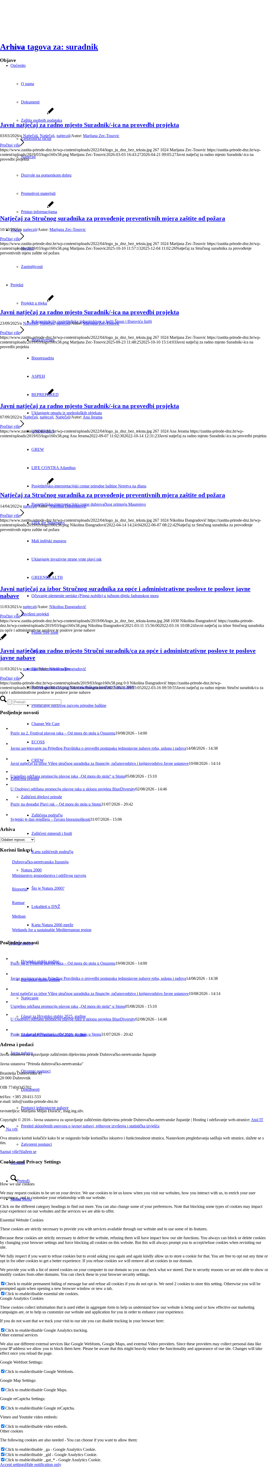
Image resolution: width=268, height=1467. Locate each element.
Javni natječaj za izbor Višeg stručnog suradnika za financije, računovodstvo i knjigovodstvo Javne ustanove (99, 763)
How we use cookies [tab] (17, 1184)
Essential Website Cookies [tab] (21, 1220)
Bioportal (19, 889)
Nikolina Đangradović (67, 506)
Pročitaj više (10, 145)
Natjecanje (29, 998)
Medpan (19, 916)
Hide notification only (43, 1464)
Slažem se (28, 1151)
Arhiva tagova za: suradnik (49, 46)
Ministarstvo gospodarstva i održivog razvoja (49, 875)
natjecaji (63, 135)
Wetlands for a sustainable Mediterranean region (51, 930)
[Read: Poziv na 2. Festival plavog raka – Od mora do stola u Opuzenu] (15, 728)
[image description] (27, 114)
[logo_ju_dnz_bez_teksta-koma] (27, 577)
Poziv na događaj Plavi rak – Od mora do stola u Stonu (55, 804)
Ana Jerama (92, 417)
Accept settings (12, 1464)
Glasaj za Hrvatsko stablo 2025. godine (53, 1016)
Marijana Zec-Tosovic (101, 135)
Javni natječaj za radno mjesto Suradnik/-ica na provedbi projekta (89, 124)
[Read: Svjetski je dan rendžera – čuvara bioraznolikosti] (15, 814)
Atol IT (257, 1119)
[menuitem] (149, 321)
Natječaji (30, 135)
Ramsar (18, 902)
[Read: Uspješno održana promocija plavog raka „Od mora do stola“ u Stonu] (14, 771)
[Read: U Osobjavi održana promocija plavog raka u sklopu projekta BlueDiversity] (14, 784)
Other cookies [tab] (11, 1431)
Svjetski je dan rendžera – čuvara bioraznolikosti (50, 819)
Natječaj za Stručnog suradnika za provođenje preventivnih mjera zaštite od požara (112, 218)
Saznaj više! (10, 1151)
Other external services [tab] (19, 1335)
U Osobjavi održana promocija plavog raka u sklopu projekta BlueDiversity (72, 789)
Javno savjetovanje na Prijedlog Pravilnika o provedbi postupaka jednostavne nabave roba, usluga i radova (98, 748)
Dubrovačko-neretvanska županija (40, 862)
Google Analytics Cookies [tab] (21, 1298)
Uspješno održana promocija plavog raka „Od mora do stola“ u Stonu (67, 776)
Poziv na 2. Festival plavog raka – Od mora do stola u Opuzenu (62, 733)
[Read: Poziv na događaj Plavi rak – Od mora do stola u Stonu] (15, 799)
